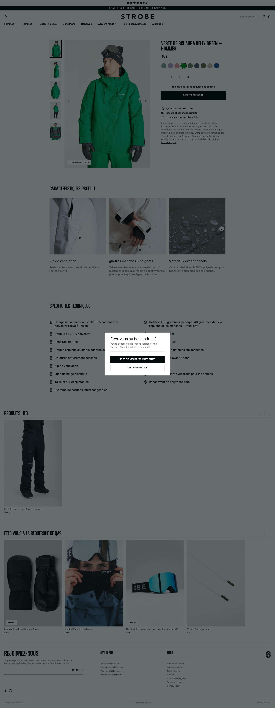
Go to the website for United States (137, 359)
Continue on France (137, 368)
